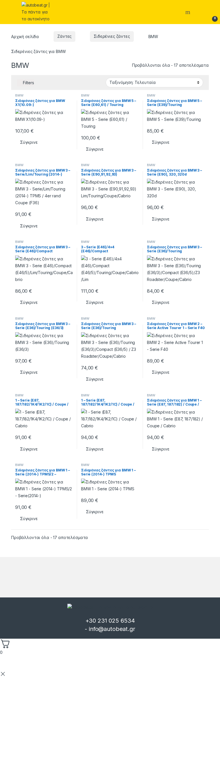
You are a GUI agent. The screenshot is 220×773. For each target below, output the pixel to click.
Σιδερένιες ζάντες (112, 36)
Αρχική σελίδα (25, 36)
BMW (19, 95)
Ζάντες (64, 36)
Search (188, 12)
